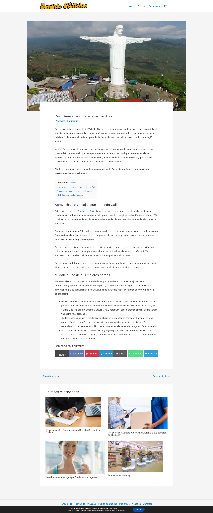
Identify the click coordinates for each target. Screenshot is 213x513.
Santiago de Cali (86, 211)
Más (166, 6)
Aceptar (138, 509)
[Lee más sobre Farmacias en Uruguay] (135, 456)
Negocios (60, 121)
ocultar (73, 183)
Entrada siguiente (163, 376)
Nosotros (136, 504)
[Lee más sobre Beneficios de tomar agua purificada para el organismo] (75, 457)
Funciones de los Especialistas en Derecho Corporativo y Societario (73, 431)
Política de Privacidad (85, 504)
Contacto (147, 504)
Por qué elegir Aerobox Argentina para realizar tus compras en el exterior (137, 434)
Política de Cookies (107, 504)
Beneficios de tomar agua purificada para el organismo (72, 477)
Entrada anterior (49, 376)
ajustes (122, 510)
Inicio (130, 6)
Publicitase (124, 504)
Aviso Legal (66, 504)
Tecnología (154, 6)
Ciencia (141, 6)
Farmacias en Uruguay (119, 475)
